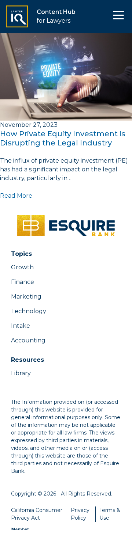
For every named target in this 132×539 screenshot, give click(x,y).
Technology (28, 311)
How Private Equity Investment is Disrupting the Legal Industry (62, 138)
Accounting (28, 340)
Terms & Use (109, 514)
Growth (22, 267)
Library (21, 373)
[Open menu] (118, 16)
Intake (20, 325)
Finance (22, 281)
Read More (16, 195)
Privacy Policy (80, 514)
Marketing (26, 296)
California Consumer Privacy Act (36, 514)
